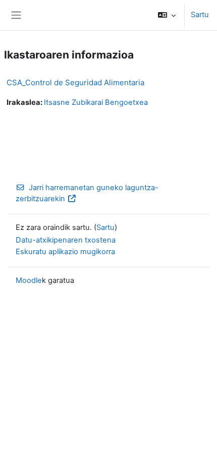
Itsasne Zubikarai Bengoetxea (96, 102)
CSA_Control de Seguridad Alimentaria (75, 82)
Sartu (200, 14)
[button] (166, 15)
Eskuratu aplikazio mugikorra (65, 251)
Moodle (29, 280)
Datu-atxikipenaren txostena (66, 240)
